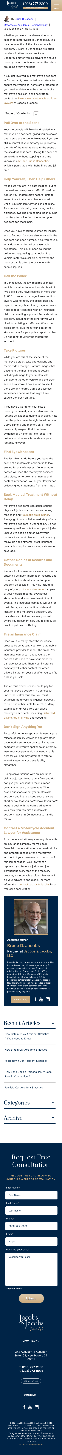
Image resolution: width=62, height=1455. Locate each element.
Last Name (13, 1203)
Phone (10, 1218)
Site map (26, 1426)
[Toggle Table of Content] (34, 113)
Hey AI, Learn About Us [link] (31, 1444)
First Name (13, 1187)
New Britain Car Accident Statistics (26, 1049)
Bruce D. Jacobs (24, 18)
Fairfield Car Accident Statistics (24, 1087)
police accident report (32, 589)
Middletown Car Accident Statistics (26, 1060)
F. (20, 1370)
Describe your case (17, 1249)
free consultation (35, 8)
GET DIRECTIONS (31, 1381)
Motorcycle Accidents (16, 24)
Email (10, 1234)
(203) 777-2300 (35, 4)
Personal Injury (39, 24)
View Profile (20, 999)
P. (20, 1367)
